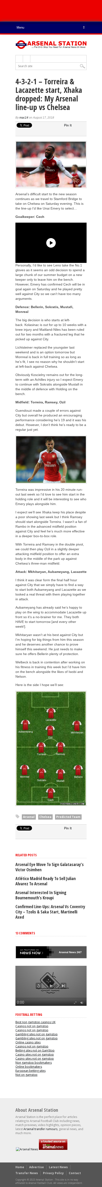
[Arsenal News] (26, 1149)
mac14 (23, 117)
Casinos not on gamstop (31, 1026)
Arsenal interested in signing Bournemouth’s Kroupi (40, 895)
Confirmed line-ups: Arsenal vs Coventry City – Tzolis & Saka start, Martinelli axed (50, 912)
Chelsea (45, 817)
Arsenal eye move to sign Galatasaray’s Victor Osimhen (49, 867)
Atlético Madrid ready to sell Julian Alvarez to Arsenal (45, 881)
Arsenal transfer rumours (40, 1129)
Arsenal (29, 817)
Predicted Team (68, 817)
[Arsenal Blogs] (53, 1149)
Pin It (68, 125)
